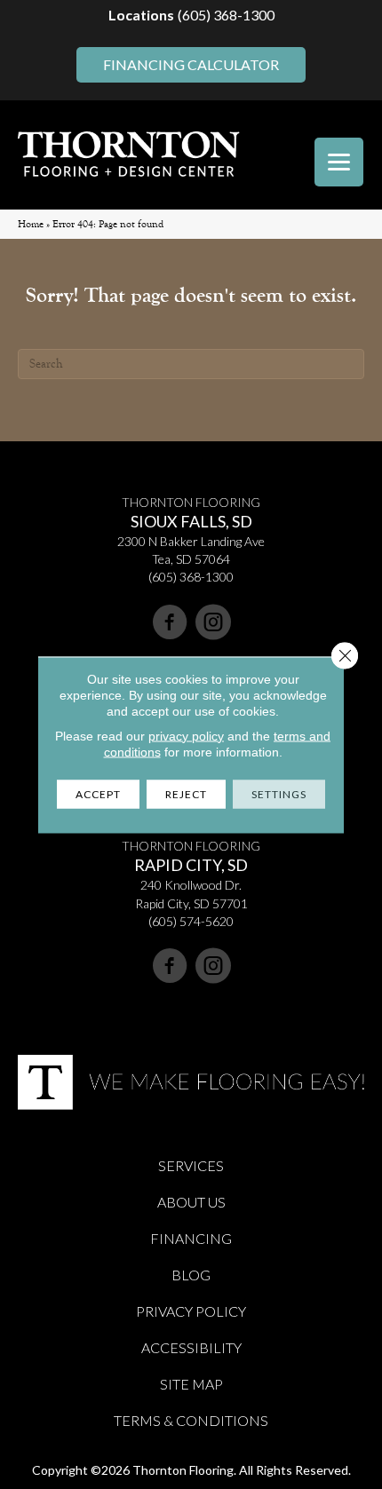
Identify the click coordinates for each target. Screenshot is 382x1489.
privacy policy (186, 735)
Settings (278, 793)
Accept (98, 793)
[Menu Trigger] (338, 162)
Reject (186, 793)
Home (31, 224)
